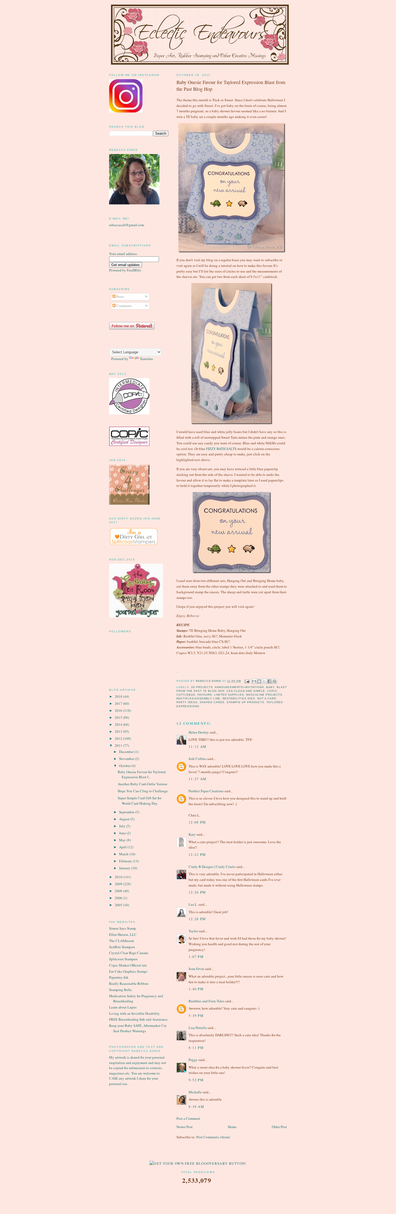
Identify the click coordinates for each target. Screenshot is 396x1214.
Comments (124, 305)
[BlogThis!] (259, 681)
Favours (204, 694)
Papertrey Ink (118, 977)
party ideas (186, 702)
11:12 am (197, 746)
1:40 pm (196, 988)
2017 (119, 703)
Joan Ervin (196, 968)
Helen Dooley (199, 732)
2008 (119, 890)
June (123, 833)
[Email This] (254, 681)
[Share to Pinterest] (274, 681)
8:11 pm (196, 1047)
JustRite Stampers (122, 946)
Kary (192, 834)
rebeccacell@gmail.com (126, 224)
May (123, 840)
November (127, 758)
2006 (119, 897)
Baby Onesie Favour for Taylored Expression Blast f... (142, 774)
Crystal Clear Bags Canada (128, 952)
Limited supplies (229, 694)
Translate (146, 358)
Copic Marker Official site (128, 965)
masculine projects (264, 694)
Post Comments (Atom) (213, 1137)
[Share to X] (264, 681)
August (124, 819)
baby (270, 687)
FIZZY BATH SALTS (221, 448)
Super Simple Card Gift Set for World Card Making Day (139, 801)
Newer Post (184, 1126)
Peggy (193, 1059)
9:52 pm (196, 1079)
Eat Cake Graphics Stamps (128, 971)
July (122, 826)
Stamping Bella (120, 989)
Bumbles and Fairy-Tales (206, 1001)
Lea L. (193, 904)
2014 (119, 724)
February (126, 861)
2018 (119, 696)
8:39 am (196, 1106)
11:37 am (197, 778)
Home (232, 1126)
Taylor (193, 931)
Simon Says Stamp (122, 928)
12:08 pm (197, 822)
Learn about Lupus (123, 1007)
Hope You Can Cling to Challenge (143, 791)
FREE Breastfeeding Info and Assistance (138, 1019)
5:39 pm (196, 1015)
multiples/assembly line (198, 698)
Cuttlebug (185, 694)
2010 (119, 876)
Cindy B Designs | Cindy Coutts (212, 866)
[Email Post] (247, 681)
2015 (119, 717)
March (124, 854)
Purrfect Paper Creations (206, 791)
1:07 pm (196, 956)
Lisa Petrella (198, 1027)
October (125, 765)
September (127, 812)
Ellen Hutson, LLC (123, 934)
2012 (119, 738)
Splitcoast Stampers (123, 959)
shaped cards (212, 702)
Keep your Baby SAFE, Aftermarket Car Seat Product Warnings (137, 1028)
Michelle (195, 1092)
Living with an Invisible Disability (134, 1013)
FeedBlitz (134, 270)
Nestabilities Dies (239, 698)
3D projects (202, 687)
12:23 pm (197, 854)
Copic (272, 690)
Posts (120, 296)
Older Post (279, 1126)
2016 (119, 710)
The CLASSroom (121, 940)
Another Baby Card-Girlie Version (142, 784)
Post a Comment (188, 1118)
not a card (266, 698)
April (123, 847)
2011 (119, 745)
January (125, 868)
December (126, 751)
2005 (119, 904)
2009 (119, 883)
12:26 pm (197, 892)
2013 (119, 731)
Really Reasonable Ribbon (128, 983)
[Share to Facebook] (269, 681)
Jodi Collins (197, 758)
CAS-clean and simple (246, 690)
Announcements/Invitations (239, 687)
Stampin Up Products (245, 702)
